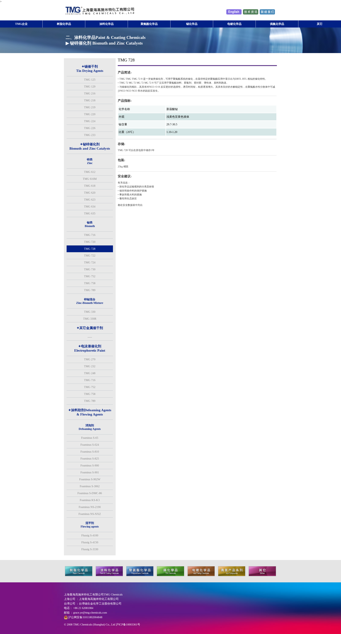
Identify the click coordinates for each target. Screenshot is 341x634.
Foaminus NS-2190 (90, 507)
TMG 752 (89, 276)
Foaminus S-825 (89, 458)
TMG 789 (89, 290)
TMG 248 (89, 373)
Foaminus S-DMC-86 (89, 493)
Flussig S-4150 (89, 542)
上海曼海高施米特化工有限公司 (99, 598)
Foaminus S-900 (89, 465)
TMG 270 (89, 359)
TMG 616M (90, 178)
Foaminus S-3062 (90, 486)
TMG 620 (89, 192)
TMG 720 (89, 241)
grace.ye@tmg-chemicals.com (90, 612)
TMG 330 (89, 311)
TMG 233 (89, 134)
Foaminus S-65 (89, 437)
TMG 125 (89, 79)
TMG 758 (89, 283)
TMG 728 (89, 248)
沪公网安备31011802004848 (84, 617)
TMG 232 (89, 366)
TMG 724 (89, 262)
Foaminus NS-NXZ (90, 513)
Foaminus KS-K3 (90, 500)
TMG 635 (89, 213)
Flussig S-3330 (89, 549)
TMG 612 (89, 171)
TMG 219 (89, 107)
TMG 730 (89, 269)
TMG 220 (89, 114)
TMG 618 (89, 185)
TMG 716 (89, 234)
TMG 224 (89, 121)
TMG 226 (89, 128)
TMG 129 (89, 86)
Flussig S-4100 (89, 535)
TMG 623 (89, 199)
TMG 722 (89, 255)
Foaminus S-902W (89, 479)
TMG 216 (89, 93)
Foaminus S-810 (89, 451)
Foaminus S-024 (89, 444)
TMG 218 (89, 100)
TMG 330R (89, 318)
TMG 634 (89, 206)
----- (90, 336)
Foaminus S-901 (89, 472)
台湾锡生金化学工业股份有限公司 (100, 603)
